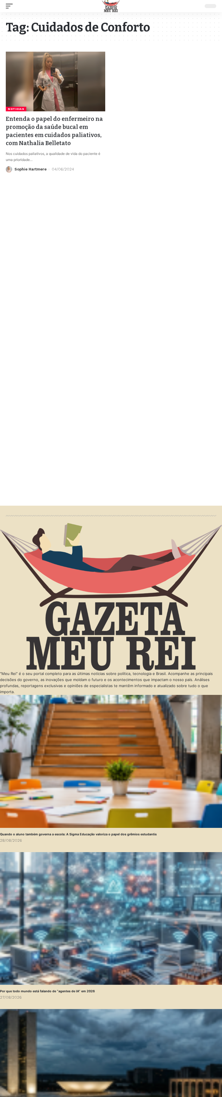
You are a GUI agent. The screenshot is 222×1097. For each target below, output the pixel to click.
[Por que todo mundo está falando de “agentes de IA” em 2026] (111, 918)
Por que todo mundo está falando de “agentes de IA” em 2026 (47, 991)
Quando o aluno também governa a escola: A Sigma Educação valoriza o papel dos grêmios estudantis (78, 834)
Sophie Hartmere (30, 169)
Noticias (16, 108)
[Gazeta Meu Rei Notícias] (111, 6)
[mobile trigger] (11, 6)
